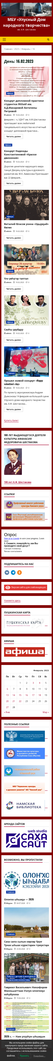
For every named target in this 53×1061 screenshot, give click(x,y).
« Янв (7, 712)
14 (14, 695)
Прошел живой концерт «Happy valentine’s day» (26, 361)
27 (7, 707)
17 (33, 695)
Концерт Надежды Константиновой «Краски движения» (20, 154)
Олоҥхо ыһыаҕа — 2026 (19, 899)
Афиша (10, 93)
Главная (11, 373)
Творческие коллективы (18, 980)
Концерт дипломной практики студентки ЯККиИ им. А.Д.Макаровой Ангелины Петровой (26, 82)
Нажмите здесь (12, 600)
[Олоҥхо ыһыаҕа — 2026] (26, 880)
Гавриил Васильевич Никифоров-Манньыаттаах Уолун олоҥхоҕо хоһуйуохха (26, 990)
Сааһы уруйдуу (26, 310)
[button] (4, 39)
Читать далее (14, 137)
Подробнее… (39, 1056)
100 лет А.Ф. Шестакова (17, 482)
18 (39, 695)
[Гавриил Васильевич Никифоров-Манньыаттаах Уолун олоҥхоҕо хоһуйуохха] (26, 968)
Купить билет (11, 420)
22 (20, 701)
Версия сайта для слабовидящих (28, 587)
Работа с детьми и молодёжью (21, 976)
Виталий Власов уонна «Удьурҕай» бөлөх (26, 205)
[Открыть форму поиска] (48, 39)
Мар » (46, 712)
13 (7, 695)
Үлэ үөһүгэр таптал (26, 259)
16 (26, 695)
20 (7, 701)
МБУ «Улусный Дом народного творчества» (26, 22)
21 (14, 701)
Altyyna (9, 903)
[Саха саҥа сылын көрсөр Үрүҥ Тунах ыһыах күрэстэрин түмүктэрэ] (26, 922)
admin (8, 115)
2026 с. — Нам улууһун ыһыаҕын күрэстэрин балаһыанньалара (24, 1038)
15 (20, 695)
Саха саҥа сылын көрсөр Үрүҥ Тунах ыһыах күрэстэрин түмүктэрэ (26, 943)
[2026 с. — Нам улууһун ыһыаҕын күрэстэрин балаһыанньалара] (26, 1017)
